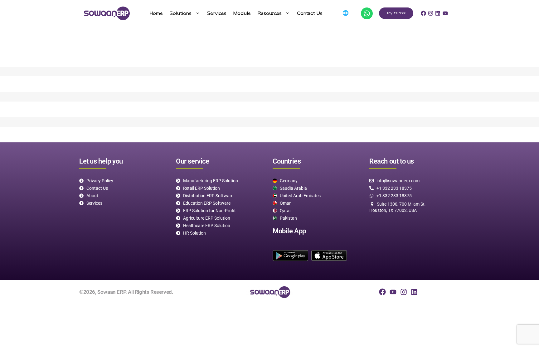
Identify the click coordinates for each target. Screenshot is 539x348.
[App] (367, 13)
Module (242, 13)
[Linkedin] (414, 292)
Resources (270, 13)
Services (216, 13)
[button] (185, 13)
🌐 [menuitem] (345, 13)
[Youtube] (393, 292)
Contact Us (310, 13)
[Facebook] (382, 292)
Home (156, 13)
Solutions (181, 13)
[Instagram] (403, 292)
